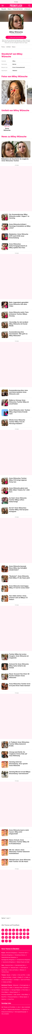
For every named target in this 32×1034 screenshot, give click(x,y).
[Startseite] (16, 6)
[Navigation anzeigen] (2, 5)
